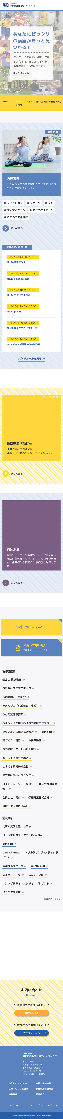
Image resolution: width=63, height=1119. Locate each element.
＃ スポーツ (34, 203)
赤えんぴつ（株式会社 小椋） (20, 705)
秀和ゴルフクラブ (12, 866)
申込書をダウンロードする (35, 649)
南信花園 (46, 732)
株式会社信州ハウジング (16, 775)
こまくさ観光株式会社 (15, 766)
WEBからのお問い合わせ (31, 1025)
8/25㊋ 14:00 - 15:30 (23, 257)
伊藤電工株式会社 (38, 797)
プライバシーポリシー (48, 1105)
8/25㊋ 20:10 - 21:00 (23, 323)
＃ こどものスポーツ (42, 210)
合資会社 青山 (11, 797)
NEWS (5, 101)
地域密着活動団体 (44, 1088)
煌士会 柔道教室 (11, 679)
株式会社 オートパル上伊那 (19, 749)
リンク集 (29, 1105)
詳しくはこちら (21, 73)
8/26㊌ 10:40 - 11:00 (23, 339)
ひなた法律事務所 (12, 714)
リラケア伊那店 (11, 892)
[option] (31, 53)
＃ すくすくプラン (14, 210)
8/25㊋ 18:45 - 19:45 (23, 290)
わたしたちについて (18, 1083)
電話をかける (31, 1013)
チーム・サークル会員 (45, 397)
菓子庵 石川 (38, 866)
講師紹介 (40, 1094)
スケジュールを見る (30, 358)
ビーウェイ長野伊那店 (15, 757)
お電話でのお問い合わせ (31, 1005)
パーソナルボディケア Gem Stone (23, 835)
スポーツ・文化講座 (18, 1088)
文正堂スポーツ (11, 875)
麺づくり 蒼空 (11, 740)
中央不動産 (34, 740)
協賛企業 (8, 671)
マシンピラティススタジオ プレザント (25, 883)
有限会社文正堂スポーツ (16, 688)
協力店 (7, 818)
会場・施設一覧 (43, 1083)
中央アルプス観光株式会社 (18, 732)
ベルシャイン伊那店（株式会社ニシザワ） (27, 723)
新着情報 (13, 1094)
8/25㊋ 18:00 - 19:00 (23, 273)
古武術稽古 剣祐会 (14, 697)
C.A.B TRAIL (36, 875)
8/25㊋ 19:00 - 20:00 (23, 306)
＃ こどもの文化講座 (16, 217)
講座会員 (53, 132)
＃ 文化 (49, 203)
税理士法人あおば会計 (15, 806)
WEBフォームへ (31, 1033)
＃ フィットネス (13, 203)
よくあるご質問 (12, 1105)
